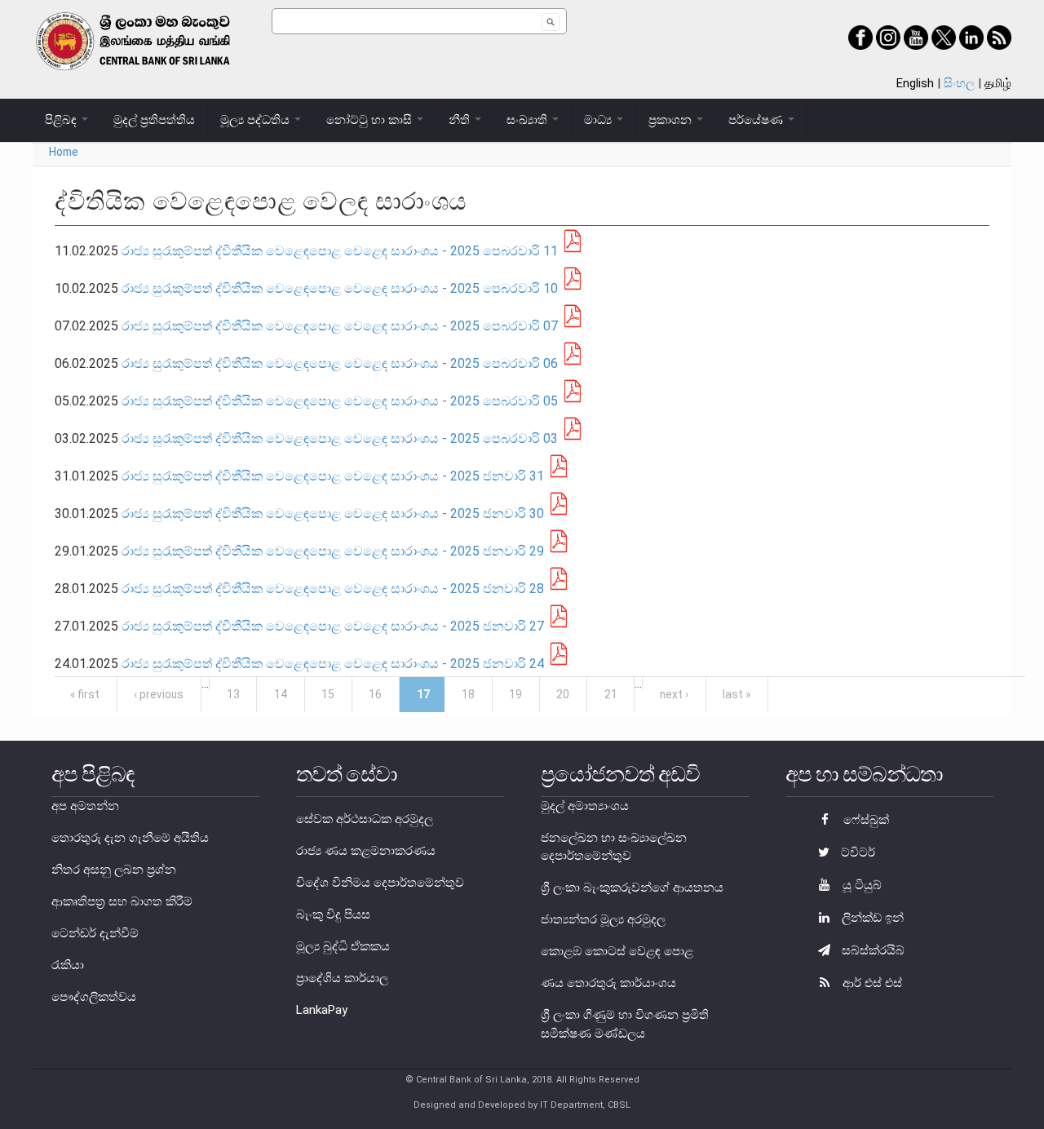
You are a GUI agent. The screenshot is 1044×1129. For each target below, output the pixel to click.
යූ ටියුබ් (860, 885)
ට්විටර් (856, 852)
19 (515, 694)
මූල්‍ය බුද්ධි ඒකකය (343, 946)
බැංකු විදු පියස (333, 914)
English (915, 83)
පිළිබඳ (62, 120)
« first (85, 694)
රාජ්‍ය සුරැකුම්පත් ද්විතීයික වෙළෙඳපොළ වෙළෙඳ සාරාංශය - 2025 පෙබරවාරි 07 (340, 326)
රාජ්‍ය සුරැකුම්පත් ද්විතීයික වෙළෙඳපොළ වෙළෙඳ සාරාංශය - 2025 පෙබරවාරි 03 (340, 438)
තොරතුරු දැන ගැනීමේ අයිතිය (130, 837)
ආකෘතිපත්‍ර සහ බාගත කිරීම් (121, 901)
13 (233, 694)
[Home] (152, 41)
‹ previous (159, 694)
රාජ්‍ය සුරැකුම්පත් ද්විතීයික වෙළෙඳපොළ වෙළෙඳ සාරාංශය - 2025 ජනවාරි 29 (333, 551)
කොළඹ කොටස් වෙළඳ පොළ (617, 951)
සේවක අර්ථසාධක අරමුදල (364, 819)
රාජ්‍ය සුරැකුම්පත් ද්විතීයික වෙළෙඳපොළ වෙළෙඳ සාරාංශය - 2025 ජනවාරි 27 (334, 626)
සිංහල (959, 83)
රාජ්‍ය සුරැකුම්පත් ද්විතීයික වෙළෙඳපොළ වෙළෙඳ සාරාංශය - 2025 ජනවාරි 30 (333, 513)
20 (562, 694)
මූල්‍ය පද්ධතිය (256, 120)
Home (63, 151)
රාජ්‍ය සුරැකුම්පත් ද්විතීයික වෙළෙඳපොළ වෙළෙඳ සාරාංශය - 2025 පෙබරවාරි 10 (340, 288)
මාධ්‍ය (599, 120)
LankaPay (321, 1010)
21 (610, 694)
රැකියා (67, 965)
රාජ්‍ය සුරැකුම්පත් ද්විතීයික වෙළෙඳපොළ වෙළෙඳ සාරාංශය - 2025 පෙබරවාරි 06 (340, 363)
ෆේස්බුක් (864, 819)
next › (674, 694)
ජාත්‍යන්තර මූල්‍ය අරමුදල (603, 919)
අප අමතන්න (85, 806)
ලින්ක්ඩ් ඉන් (871, 917)
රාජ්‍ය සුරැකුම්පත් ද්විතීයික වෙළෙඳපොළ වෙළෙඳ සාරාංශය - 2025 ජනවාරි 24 (333, 663)
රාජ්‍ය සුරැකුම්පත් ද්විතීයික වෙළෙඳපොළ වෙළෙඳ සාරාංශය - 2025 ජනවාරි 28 (333, 588)
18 (468, 694)
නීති (461, 120)
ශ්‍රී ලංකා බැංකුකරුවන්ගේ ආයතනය (632, 887)
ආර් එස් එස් (870, 983)
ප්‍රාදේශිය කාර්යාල (342, 978)
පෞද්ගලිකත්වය (93, 997)
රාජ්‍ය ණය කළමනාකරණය (366, 850)
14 (280, 694)
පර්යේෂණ (757, 120)
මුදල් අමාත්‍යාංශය (585, 806)
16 (375, 694)
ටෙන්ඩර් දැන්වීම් (95, 933)
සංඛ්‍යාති (529, 120)
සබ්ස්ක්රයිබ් (871, 950)
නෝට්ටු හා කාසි (370, 120)
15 (327, 694)
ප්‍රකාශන (671, 120)
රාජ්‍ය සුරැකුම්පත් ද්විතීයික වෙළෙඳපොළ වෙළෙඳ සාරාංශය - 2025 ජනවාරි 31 (333, 476)
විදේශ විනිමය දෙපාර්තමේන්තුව (380, 882)
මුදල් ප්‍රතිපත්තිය (154, 120)
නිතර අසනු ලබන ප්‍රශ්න (113, 869)
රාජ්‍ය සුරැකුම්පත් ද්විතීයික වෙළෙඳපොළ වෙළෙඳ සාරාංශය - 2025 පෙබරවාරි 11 (340, 251)
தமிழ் (997, 83)
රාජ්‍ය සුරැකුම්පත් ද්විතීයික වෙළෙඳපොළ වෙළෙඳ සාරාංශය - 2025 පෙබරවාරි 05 (340, 401)
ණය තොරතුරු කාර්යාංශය (608, 983)
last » (736, 694)
